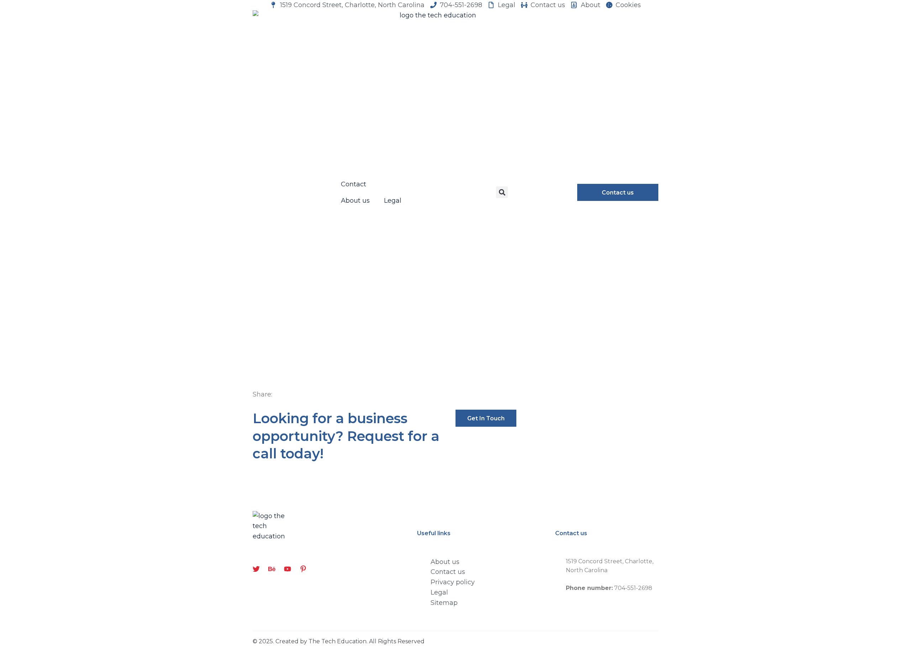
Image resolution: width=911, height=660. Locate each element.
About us (355, 200)
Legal (392, 200)
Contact (353, 184)
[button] (502, 192)
